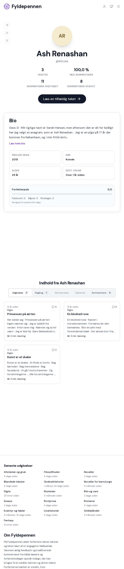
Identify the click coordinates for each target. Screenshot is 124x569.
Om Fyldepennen (19, 535)
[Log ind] (104, 6)
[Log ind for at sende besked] (7, 25)
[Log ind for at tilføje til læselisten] (7, 40)
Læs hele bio (17, 143)
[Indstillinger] (111, 6)
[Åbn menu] (118, 6)
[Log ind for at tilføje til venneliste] (7, 33)
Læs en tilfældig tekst (59, 99)
